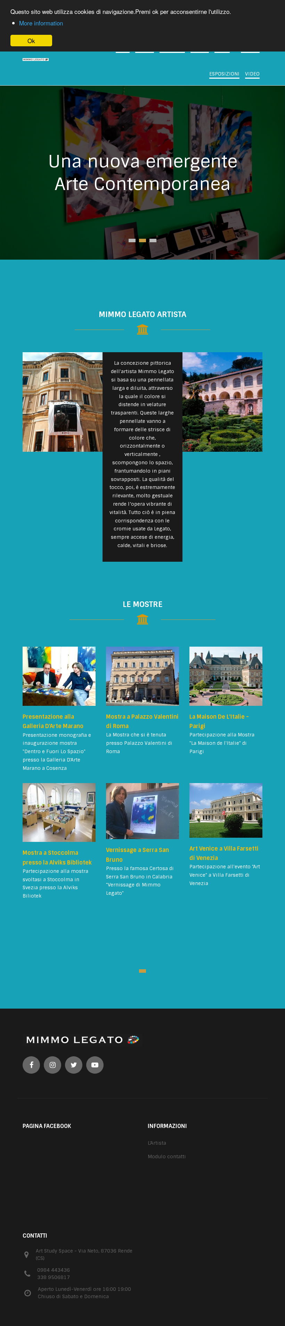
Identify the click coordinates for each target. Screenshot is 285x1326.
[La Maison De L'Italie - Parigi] (225, 676)
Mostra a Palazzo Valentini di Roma (142, 721)
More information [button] (41, 22)
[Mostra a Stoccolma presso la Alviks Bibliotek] (59, 812)
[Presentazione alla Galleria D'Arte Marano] (59, 676)
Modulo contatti (167, 1156)
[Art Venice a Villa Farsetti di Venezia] (225, 810)
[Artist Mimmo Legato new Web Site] (49, 59)
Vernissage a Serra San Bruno (137, 854)
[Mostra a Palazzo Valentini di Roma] (142, 676)
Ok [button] (31, 40)
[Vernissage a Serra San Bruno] (142, 811)
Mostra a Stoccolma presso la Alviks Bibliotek (57, 857)
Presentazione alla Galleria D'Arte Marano (53, 721)
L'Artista (157, 1143)
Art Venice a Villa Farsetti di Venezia (224, 853)
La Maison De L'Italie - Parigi (219, 721)
